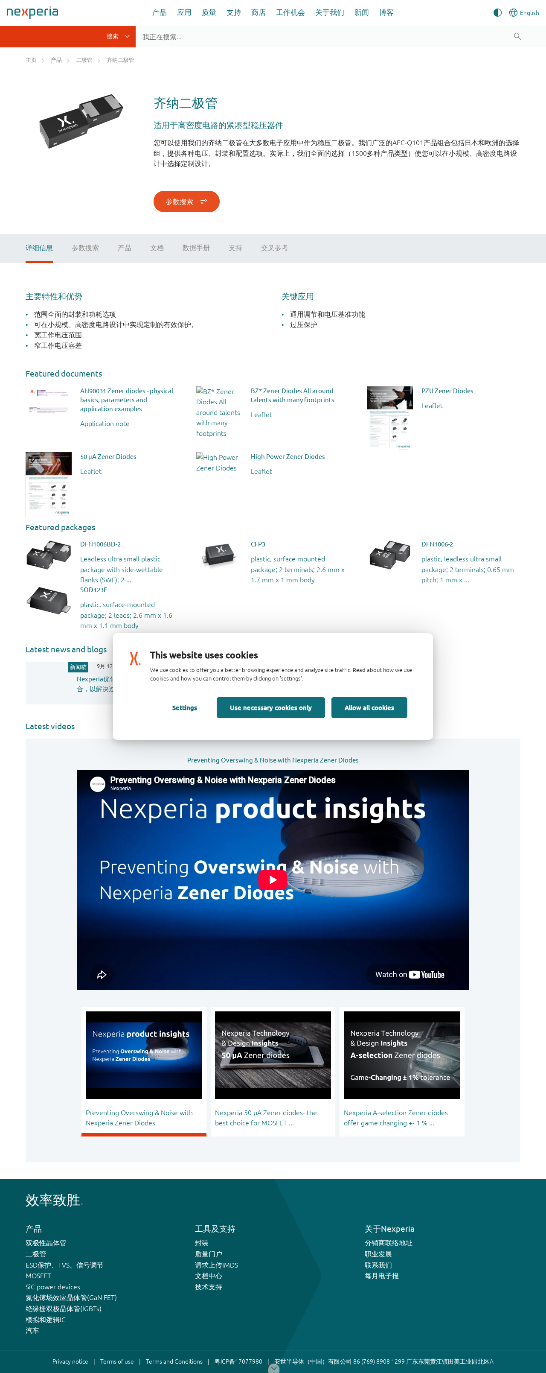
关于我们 (329, 12)
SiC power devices (53, 1287)
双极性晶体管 (46, 1243)
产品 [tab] (124, 247)
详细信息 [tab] (39, 247)
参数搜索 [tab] (85, 247)
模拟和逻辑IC (46, 1319)
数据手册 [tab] (196, 247)
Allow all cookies (369, 707)
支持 (234, 12)
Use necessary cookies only (271, 707)
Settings (184, 707)
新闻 (361, 12)
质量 (209, 12)
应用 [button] (184, 12)
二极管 (36, 1254)
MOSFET (38, 1276)
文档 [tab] (157, 247)
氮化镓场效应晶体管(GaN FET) (71, 1297)
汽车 (32, 1330)
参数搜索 (179, 201)
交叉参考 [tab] (274, 247)
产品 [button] (159, 12)
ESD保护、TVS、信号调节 (65, 1265)
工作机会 (290, 12)
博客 (386, 12)
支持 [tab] (235, 247)
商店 (258, 12)
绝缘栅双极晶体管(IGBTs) (64, 1308)
